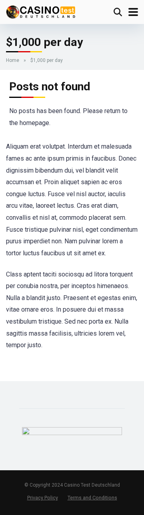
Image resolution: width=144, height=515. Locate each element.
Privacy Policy (42, 498)
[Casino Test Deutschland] (40, 11)
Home (12, 60)
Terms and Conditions (92, 498)
